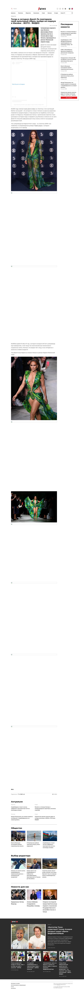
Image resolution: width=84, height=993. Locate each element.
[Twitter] (20, 794)
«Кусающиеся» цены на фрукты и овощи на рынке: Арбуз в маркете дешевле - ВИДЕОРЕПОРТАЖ (50, 966)
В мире (36, 804)
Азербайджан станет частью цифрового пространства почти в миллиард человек (20, 808)
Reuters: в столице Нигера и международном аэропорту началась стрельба (45, 808)
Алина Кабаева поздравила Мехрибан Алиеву (33, 904)
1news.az (58, 984)
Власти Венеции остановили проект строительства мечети (17, 844)
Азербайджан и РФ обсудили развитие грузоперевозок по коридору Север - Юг (67, 42)
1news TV (49, 924)
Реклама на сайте (15, 983)
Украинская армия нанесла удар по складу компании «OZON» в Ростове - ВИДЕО (45, 818)
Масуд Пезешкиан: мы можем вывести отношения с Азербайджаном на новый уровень (22, 818)
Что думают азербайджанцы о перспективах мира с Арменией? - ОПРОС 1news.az (33, 966)
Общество (13, 16)
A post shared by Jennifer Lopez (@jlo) (22, 104)
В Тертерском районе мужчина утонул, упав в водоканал (33, 844)
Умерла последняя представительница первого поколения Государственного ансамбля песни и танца (50, 907)
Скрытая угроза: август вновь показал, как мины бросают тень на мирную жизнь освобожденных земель (49, 874)
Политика (13, 814)
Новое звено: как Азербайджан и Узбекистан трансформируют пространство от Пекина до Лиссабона (33, 874)
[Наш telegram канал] (63, 9)
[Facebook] (18, 794)
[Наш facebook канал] (60, 9)
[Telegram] (23, 794)
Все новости (69, 97)
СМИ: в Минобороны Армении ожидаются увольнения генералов (67, 51)
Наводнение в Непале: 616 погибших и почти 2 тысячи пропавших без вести (68, 59)
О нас (12, 986)
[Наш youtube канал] (57, 9)
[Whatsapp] (22, 794)
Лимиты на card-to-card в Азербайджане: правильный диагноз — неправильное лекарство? (18, 874)
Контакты (13, 988)
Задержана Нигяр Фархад (17, 903)
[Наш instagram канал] (65, 9)
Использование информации (18, 985)
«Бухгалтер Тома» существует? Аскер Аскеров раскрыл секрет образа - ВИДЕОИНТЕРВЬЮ (60, 930)
